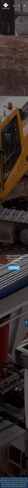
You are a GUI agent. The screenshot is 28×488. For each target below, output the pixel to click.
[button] (26, 478)
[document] (14, 244)
